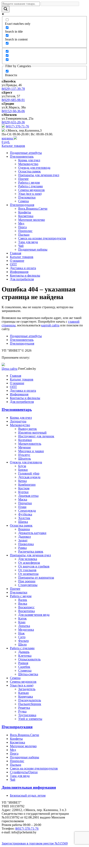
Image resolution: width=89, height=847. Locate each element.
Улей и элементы (30, 719)
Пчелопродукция (22, 205)
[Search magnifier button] (6, 9)
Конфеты (24, 212)
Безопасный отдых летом (28, 795)
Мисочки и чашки (31, 451)
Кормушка (25, 696)
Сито (21, 637)
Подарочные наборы (32, 249)
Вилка (22, 603)
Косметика (25, 216)
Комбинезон (27, 484)
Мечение (24, 447)
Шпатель (24, 458)
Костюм (23, 488)
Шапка (23, 521)
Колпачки (25, 440)
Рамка (22, 548)
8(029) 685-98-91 (13, 100)
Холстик (24, 518)
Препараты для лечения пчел (38, 175)
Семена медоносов (31, 190)
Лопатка (24, 626)
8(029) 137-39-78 (13, 88)
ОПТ (13, 264)
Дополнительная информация (29, 787)
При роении (26, 581)
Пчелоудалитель (29, 700)
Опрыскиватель (29, 659)
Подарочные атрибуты (26, 153)
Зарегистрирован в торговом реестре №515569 (35, 843)
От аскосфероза (29, 562)
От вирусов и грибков (33, 566)
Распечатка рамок (30, 551)
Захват (23, 540)
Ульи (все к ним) (30, 193)
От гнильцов (27, 570)
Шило (22, 644)
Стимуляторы (27, 585)
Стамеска (24, 670)
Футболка (25, 514)
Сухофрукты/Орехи (24, 772)
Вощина (24, 529)
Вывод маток (27, 429)
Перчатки (25, 503)
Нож (21, 633)
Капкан (23, 693)
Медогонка (26, 629)
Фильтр (23, 640)
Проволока (26, 544)
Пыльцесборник (29, 704)
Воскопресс (26, 607)
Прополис (25, 231)
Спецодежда (27, 510)
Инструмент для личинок (36, 436)
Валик (22, 600)
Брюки (23, 469)
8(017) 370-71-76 (17, 126)
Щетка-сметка (28, 674)
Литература (18, 421)
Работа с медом (29, 182)
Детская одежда (29, 477)
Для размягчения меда (33, 614)
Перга (22, 227)
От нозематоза (28, 574)
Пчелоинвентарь (22, 156)
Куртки (23, 492)
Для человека (27, 559)
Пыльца (23, 234)
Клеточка (24, 655)
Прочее (23, 179)
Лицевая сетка (28, 495)
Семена (23, 201)
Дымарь (23, 652)
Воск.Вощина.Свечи (32, 208)
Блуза (22, 466)
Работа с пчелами (30, 186)
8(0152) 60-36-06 (13, 111)
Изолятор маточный (32, 432)
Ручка (22, 711)
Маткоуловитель (29, 443)
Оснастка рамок (29, 171)
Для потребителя (22, 279)
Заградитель (26, 689)
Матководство (28, 164)
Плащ (22, 507)
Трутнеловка (27, 715)
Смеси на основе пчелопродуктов (42, 238)
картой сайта (50, 325)
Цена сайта (9, 368)
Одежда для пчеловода (34, 167)
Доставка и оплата (23, 268)
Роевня (23, 663)
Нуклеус (24, 455)
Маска (22, 499)
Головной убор (28, 473)
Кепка (22, 481)
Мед (21, 223)
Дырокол (24, 536)
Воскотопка (26, 611)
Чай (21, 245)
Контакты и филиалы (25, 275)
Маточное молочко (31, 219)
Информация (19, 272)
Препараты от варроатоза (36, 577)
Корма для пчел (29, 160)
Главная (15, 253)
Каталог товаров (13, 146)
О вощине (17, 260)
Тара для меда (28, 242)
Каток (22, 618)
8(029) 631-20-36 (13, 122)
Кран (21, 622)
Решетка (24, 707)
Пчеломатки (27, 197)
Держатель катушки (32, 533)
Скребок (24, 667)
